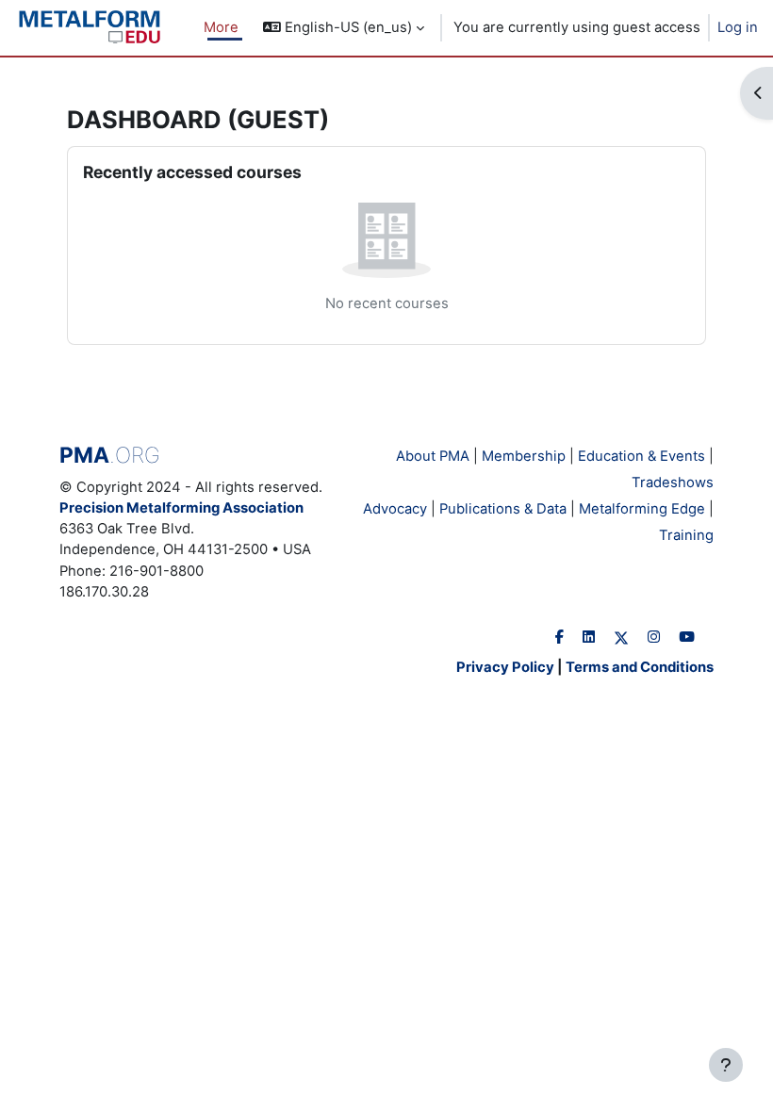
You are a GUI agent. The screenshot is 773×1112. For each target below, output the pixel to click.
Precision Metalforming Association (181, 507)
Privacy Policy (505, 667)
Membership (524, 456)
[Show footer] (726, 1065)
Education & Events (641, 456)
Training (686, 535)
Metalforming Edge (642, 508)
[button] (343, 28)
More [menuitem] (221, 27)
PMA (109, 455)
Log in (737, 27)
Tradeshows (673, 482)
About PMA (432, 456)
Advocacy (395, 508)
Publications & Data (503, 508)
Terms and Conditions (640, 667)
